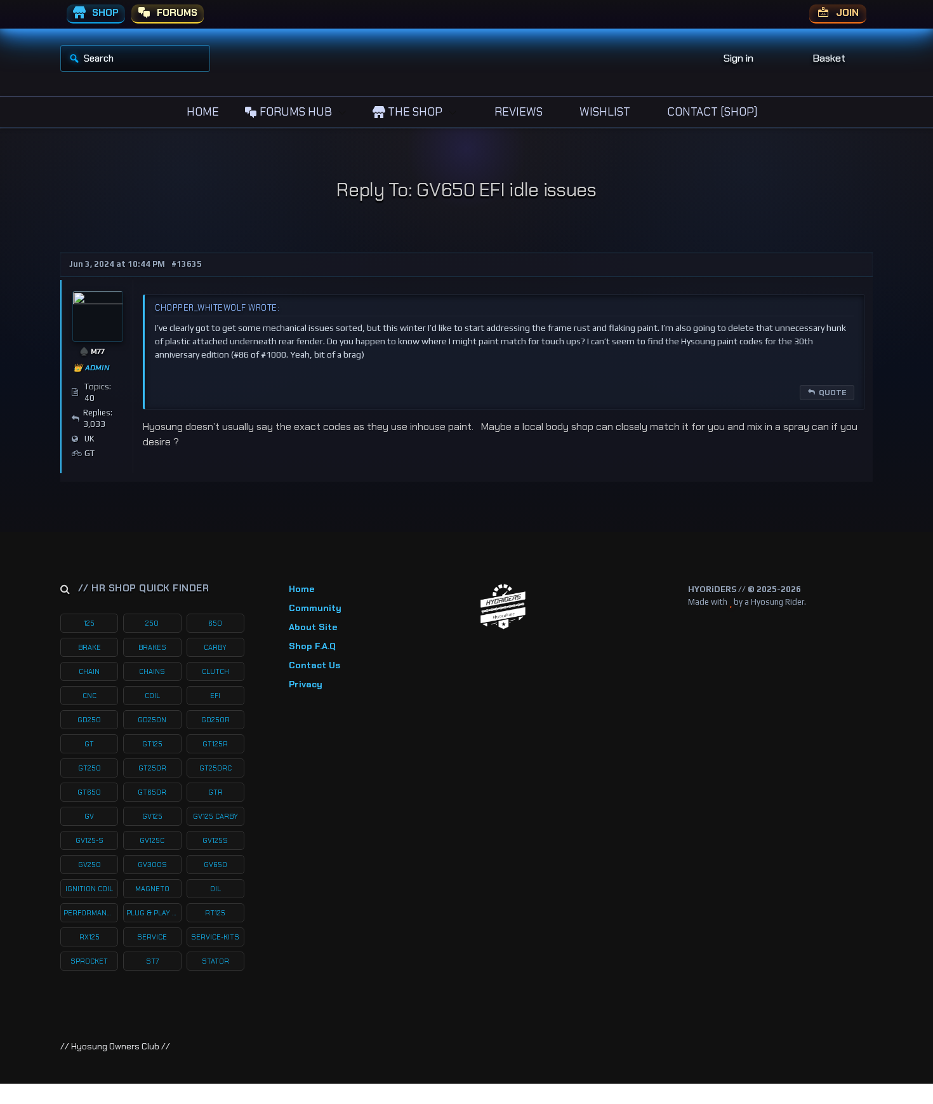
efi (215, 695)
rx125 (89, 936)
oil (215, 888)
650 (215, 623)
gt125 (152, 743)
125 (89, 623)
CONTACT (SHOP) (711, 111)
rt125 (215, 912)
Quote (832, 392)
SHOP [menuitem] (104, 12)
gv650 (215, 864)
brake (89, 647)
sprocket (89, 961)
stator (215, 961)
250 (152, 623)
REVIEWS (517, 111)
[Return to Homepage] (503, 607)
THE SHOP (413, 111)
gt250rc (215, 768)
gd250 (89, 719)
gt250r (152, 768)
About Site (313, 627)
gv (89, 816)
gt (89, 743)
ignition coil (89, 888)
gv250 (89, 864)
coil (152, 695)
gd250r (215, 719)
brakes (152, 647)
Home (301, 589)
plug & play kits (153, 912)
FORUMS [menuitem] (175, 12)
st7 (152, 961)
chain (89, 671)
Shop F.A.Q (312, 646)
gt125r (215, 743)
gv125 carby (215, 816)
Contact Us (314, 665)
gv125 (152, 816)
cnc (89, 695)
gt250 (89, 768)
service (152, 936)
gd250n (152, 719)
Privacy (305, 684)
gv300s (152, 864)
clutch (215, 671)
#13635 (186, 264)
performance (89, 912)
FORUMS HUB (294, 111)
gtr (215, 792)
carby (215, 647)
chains (152, 671)
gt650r (152, 792)
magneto (152, 888)
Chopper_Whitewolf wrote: (217, 307)
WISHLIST (603, 111)
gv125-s (89, 840)
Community (315, 608)
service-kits (215, 936)
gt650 (89, 792)
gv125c (152, 840)
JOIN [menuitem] (846, 12)
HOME (201, 111)
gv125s (215, 840)
